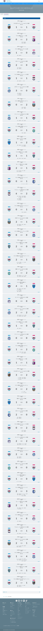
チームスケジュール (12, 614)
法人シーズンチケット (35, 607)
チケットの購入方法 (12, 605)
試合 (6, 596)
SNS (25, 606)
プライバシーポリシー (13, 625)
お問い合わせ (8, 625)
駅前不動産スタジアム (5, 610)
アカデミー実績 (19, 605)
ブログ (26, 605)
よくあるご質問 (4, 625)
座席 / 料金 (11, 606)
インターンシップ (34, 616)
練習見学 (11, 615)
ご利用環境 (18, 625)
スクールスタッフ (19, 618)
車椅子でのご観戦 (4, 614)
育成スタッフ (19, 614)
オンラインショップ (12, 619)
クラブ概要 (34, 611)
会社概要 (34, 612)
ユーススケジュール (20, 606)
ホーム (4, 596)
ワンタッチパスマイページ (28, 610)
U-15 (18, 609)
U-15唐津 (19, 610)
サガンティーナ (26, 609)
